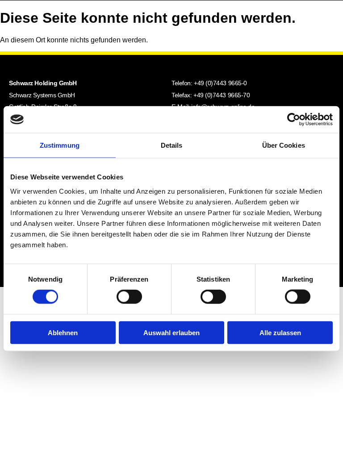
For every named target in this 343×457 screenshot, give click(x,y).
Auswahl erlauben (171, 332)
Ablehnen (63, 332)
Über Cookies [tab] (283, 145)
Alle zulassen (280, 332)
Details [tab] (172, 145)
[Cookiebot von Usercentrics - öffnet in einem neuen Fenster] (294, 119)
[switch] (129, 297)
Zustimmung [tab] (59, 145)
